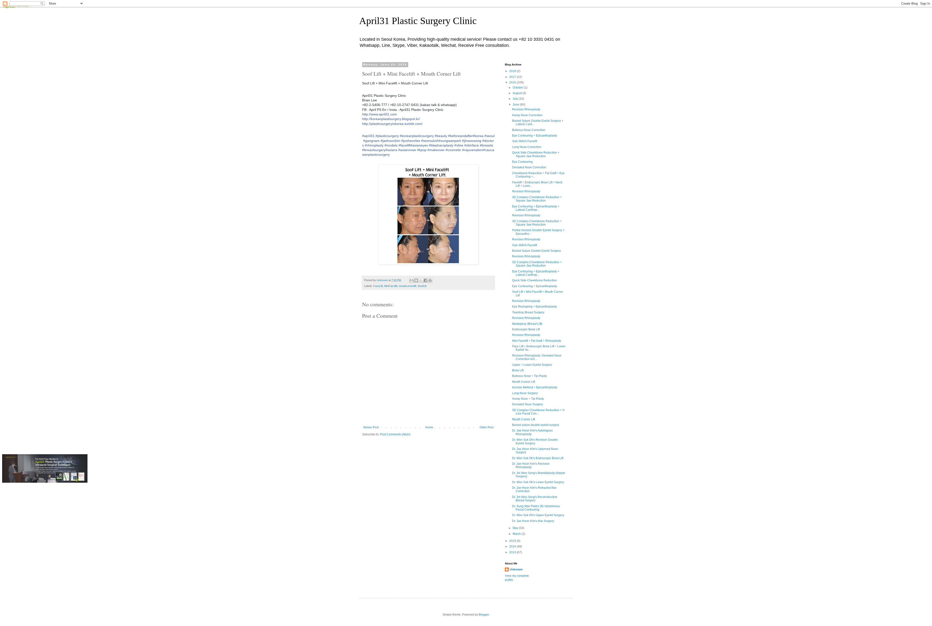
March (517, 534)
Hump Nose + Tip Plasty (528, 398)
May (516, 528)
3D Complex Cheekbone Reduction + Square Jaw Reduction (537, 198)
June (516, 104)
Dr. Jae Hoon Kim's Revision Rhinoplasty (530, 465)
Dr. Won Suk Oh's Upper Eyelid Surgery (538, 515)
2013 (513, 552)
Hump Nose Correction (527, 115)
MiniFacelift (390, 286)
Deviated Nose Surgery (527, 404)
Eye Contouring (522, 161)
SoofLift (422, 286)
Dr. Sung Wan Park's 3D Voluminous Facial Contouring (536, 507)
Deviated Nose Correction (529, 167)
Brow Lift (518, 370)
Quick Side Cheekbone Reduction (534, 280)
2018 (513, 71)
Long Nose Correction (526, 147)
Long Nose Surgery (525, 393)
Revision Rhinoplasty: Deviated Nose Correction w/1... (536, 357)
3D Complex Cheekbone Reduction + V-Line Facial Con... (538, 411)
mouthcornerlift (407, 286)
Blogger (484, 614)
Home (429, 427)
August (518, 93)
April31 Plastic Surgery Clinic (418, 20)
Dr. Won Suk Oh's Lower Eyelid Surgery (538, 482)
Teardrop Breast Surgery (528, 312)
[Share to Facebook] (425, 280)
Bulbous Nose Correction (528, 130)
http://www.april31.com (379, 114)
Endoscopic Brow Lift (526, 329)
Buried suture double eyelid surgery (535, 425)
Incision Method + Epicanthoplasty (534, 387)
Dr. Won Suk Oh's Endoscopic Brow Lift (537, 458)
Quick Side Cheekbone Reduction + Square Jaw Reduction (535, 154)
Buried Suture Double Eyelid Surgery (536, 250)
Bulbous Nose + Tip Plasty (529, 376)
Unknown (516, 569)
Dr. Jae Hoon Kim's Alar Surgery (533, 521)
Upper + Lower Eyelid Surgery (532, 364)
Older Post (486, 427)
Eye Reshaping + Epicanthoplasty (534, 306)
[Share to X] (420, 280)
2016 (513, 82)
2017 (513, 77)
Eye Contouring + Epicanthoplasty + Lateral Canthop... (535, 208)
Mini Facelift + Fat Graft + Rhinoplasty (536, 340)
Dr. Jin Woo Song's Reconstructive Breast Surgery (534, 498)
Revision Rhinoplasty (526, 109)
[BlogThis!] (416, 280)
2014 (513, 546)
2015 (513, 541)
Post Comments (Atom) (395, 434)
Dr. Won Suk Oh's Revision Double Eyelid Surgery (535, 441)
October (518, 87)
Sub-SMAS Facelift (524, 141)
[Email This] (411, 280)
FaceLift (378, 286)
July (516, 98)
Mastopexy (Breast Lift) (527, 323)
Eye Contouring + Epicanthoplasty (534, 135)
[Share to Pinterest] (430, 280)
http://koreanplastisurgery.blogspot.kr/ (391, 119)
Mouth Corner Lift (523, 381)
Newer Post (371, 427)
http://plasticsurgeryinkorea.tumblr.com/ (392, 124)
